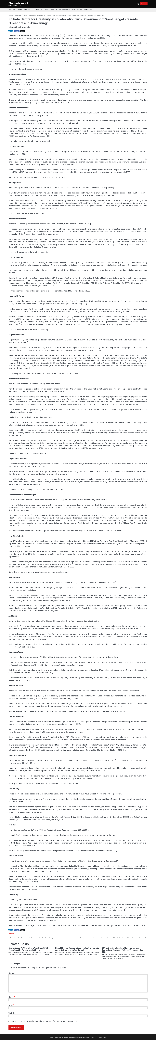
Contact (54, 10)
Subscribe (144, 4)
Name (11, 997)
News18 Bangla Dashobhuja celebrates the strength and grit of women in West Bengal (77, 949)
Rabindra (27, 27)
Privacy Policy (64, 10)
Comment (13, 973)
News (47, 10)
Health (19, 10)
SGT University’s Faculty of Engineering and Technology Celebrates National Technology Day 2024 (122, 950)
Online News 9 (18, 3)
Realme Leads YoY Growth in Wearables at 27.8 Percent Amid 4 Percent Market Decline (28, 949)
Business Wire (77, 10)
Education (27, 10)
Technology (38, 10)
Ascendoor (85, 1037)
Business (11, 10)
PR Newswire (88, 10)
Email (11, 1005)
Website (12, 1013)
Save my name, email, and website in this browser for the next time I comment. (43, 1021)
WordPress (102, 1037)
